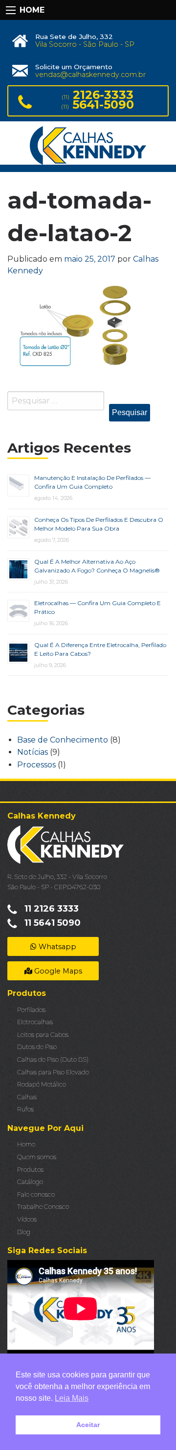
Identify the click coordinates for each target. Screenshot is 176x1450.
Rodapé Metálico (41, 1084)
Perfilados (31, 1009)
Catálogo (30, 1181)
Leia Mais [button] (71, 1398)
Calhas (27, 1097)
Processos (36, 764)
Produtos (30, 1169)
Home (26, 1144)
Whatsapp (56, 946)
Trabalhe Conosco (43, 1206)
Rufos (25, 1109)
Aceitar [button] (88, 1425)
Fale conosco (36, 1194)
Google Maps (57, 971)
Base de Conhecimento (62, 739)
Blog (23, 1232)
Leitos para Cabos (42, 1034)
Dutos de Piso (37, 1046)
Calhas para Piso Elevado (53, 1072)
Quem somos (36, 1157)
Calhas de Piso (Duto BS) (52, 1059)
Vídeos (27, 1219)
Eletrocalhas (35, 1022)
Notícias (32, 752)
